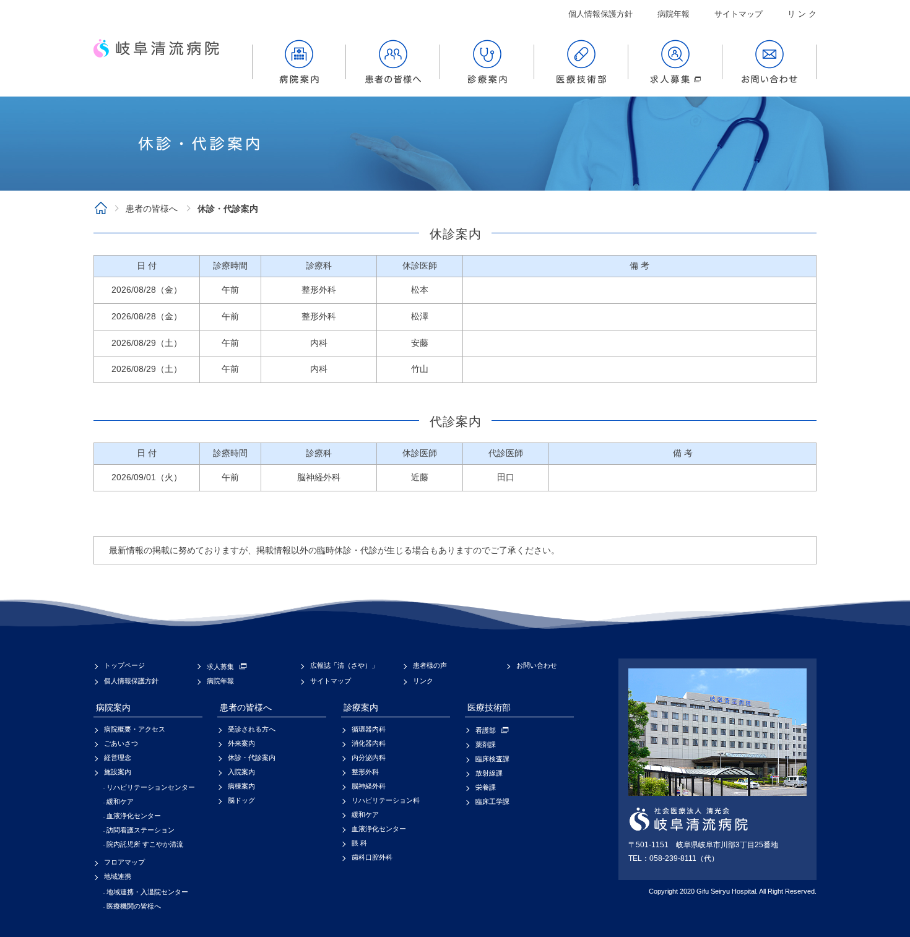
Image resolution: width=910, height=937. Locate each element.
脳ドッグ (241, 800)
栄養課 (485, 787)
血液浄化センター (133, 815)
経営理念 (117, 757)
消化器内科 (369, 743)
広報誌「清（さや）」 (344, 665)
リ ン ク (802, 14)
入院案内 (241, 771)
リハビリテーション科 (386, 800)
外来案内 (241, 743)
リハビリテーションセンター (150, 787)
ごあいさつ (121, 743)
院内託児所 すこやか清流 (144, 844)
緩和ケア (120, 801)
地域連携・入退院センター (147, 892)
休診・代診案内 (251, 757)
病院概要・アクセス (134, 729)
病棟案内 (241, 786)
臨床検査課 (492, 758)
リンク (423, 680)
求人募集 (220, 666)
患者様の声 (430, 665)
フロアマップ (124, 862)
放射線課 (489, 773)
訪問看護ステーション (140, 830)
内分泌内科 (369, 757)
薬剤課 (485, 744)
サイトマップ (738, 14)
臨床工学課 (492, 801)
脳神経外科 (369, 786)
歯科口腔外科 (372, 857)
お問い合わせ (536, 665)
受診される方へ (251, 729)
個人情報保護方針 (600, 14)
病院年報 (673, 14)
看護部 (485, 730)
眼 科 (359, 843)
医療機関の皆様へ (133, 906)
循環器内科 (369, 729)
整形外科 (365, 771)
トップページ (124, 665)
